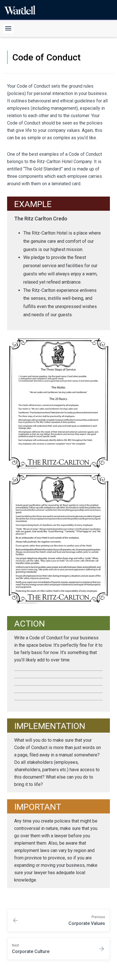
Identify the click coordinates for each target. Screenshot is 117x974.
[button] (8, 28)
